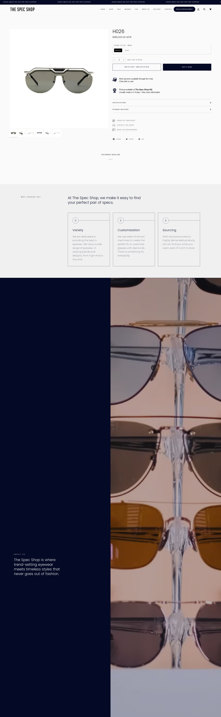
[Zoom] (59, 78)
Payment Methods (121, 109)
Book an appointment (127, 129)
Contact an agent (125, 125)
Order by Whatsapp (126, 120)
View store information (150, 92)
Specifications (119, 103)
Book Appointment (184, 9)
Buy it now (187, 67)
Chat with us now (126, 81)
